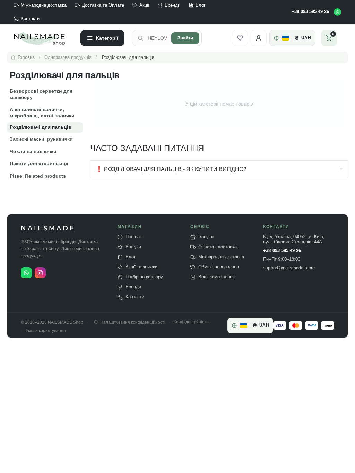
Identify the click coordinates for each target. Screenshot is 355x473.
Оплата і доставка (217, 246)
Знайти (185, 38)
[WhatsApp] (337, 12)
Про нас (133, 236)
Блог (201, 5)
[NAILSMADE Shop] (43, 38)
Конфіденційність (191, 322)
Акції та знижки (141, 267)
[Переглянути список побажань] (240, 38)
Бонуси (206, 236)
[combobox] (157, 38)
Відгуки (133, 246)
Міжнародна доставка (44, 5)
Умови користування (46, 331)
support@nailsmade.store (288, 268)
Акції (144, 5)
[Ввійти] (259, 38)
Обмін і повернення (218, 267)
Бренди (172, 5)
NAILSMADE (48, 228)
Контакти (30, 18)
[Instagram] (40, 272)
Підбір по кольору (144, 277)
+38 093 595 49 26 (310, 11)
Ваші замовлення (216, 277)
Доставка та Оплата (103, 5)
